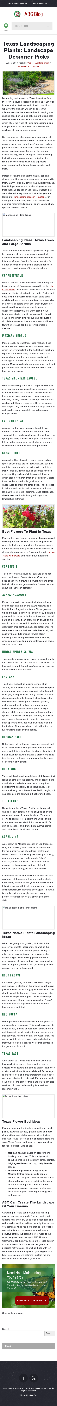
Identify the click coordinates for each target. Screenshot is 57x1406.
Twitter (33, 1378)
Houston (21, 26)
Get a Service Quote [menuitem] (17, 3)
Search (5, 1329)
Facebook (23, 1378)
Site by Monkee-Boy (28, 1395)
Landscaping (23, 66)
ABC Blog (33, 14)
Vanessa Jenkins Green (38, 63)
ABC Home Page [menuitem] (40, 3)
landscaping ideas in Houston (29, 196)
